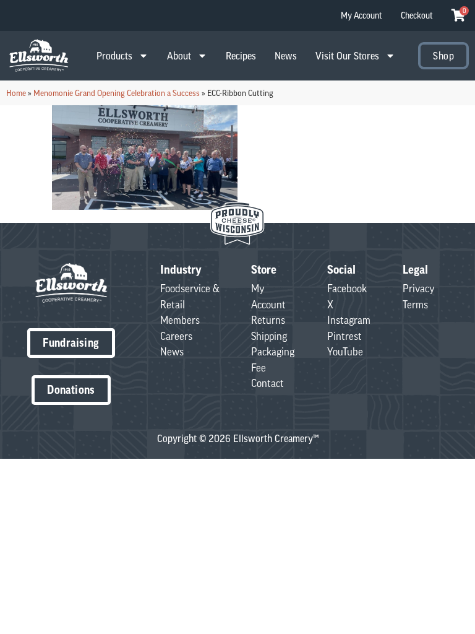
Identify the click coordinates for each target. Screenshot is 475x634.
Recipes (241, 55)
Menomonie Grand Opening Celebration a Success (116, 93)
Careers (176, 336)
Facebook (347, 288)
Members (180, 320)
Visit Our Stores (347, 55)
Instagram (348, 320)
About (179, 55)
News (286, 55)
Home (16, 93)
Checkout (417, 15)
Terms (415, 304)
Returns (268, 320)
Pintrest (344, 336)
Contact (267, 383)
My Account (361, 15)
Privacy (419, 288)
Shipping (269, 336)
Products (114, 55)
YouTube (345, 351)
